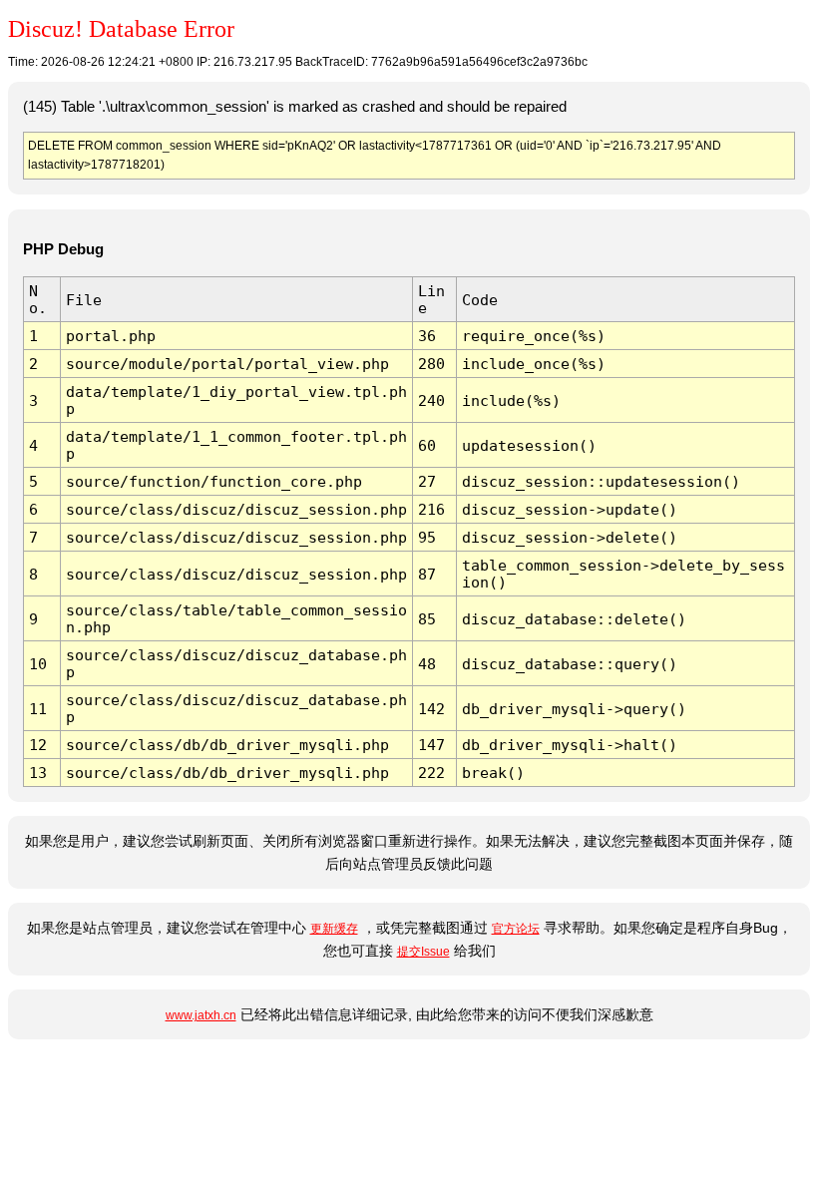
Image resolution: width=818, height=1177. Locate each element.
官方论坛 (516, 929)
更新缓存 (334, 929)
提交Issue (423, 952)
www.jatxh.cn (201, 1015)
